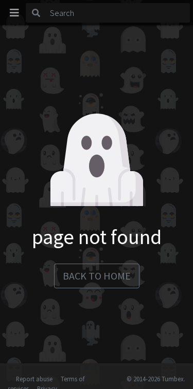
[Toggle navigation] (14, 13)
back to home (97, 275)
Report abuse (34, 379)
